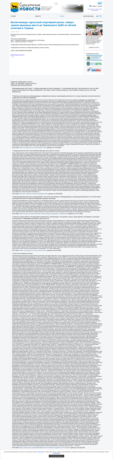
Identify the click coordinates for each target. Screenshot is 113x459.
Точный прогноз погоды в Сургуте (95, 9)
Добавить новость (94, 47)
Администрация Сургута (17, 55)
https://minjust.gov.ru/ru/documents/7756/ (33, 147)
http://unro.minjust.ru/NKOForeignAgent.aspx (33, 194)
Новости (38, 16)
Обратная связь (88, 16)
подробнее (40, 452)
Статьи (62, 16)
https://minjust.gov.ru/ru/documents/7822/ (33, 250)
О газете (13, 16)
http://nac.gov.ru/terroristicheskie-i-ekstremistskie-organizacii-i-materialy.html (43, 214)
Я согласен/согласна (56, 456)
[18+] (32, 8)
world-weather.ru (94, 10)
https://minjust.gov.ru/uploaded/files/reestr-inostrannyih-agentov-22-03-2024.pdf (44, 447)
